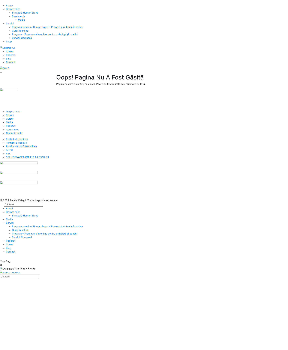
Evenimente (18, 16)
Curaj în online (20, 30)
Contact (10, 62)
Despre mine (13, 9)
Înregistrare (24, 344)
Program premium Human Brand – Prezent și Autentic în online (47, 27)
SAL (8, 153)
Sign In (34, 344)
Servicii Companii (22, 37)
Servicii (10, 23)
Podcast (10, 54)
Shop (9, 41)
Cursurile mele (14, 133)
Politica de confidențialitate (21, 146)
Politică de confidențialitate (106, 314)
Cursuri (10, 51)
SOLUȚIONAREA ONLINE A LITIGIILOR (27, 157)
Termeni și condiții (16, 142)
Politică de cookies (17, 139)
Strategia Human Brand (25, 12)
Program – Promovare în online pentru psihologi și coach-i (45, 34)
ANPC (9, 149)
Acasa (9, 5)
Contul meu (12, 129)
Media (21, 19)
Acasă (9, 208)
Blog (8, 58)
